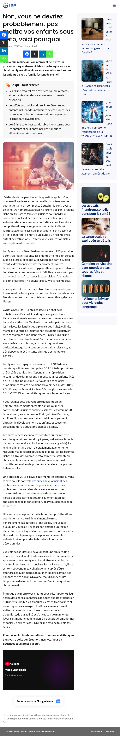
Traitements (108, 731)
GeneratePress (48, 731)
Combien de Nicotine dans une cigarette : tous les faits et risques (97, 269)
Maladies (95, 731)
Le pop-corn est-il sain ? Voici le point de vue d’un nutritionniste (38, 714)
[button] (27, 54)
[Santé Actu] (10, 5)
